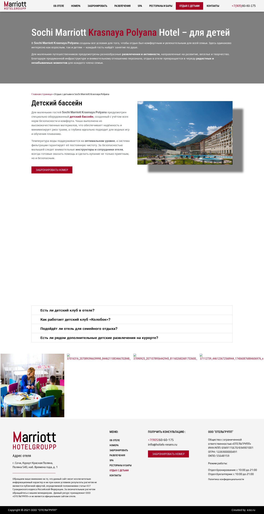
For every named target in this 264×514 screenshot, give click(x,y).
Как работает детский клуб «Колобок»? (75, 319)
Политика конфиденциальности (226, 479)
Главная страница (41, 94)
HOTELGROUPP (15, 8)
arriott (34, 437)
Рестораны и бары (160, 6)
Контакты (213, 6)
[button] (132, 310)
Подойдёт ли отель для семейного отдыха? (78, 329)
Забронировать (97, 6)
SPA (140, 6)
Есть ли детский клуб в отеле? (67, 310)
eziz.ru (251, 510)
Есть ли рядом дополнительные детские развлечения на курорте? (99, 338)
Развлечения (122, 6)
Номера (75, 6)
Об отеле (58, 6)
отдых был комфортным (146, 43)
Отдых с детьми (189, 6)
